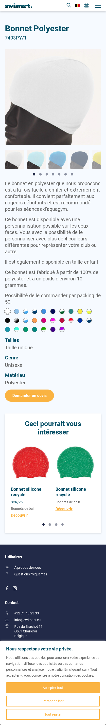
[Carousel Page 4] (62, 524)
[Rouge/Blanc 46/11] (71, 321)
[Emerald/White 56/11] (62, 312)
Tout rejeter (53, 714)
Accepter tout (53, 687)
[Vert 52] (25, 330)
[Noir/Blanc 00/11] (16, 321)
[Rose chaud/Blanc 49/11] (52, 321)
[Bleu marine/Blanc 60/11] (34, 312)
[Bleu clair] (16, 312)
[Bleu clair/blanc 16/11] (25, 312)
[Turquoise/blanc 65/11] (16, 330)
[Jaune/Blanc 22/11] (89, 312)
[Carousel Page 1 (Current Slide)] (43, 524)
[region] (53, 683)
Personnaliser (53, 701)
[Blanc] (7, 312)
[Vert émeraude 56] (34, 330)
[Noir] (7, 321)
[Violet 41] (52, 330)
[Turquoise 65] (7, 330)
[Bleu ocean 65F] (43, 312)
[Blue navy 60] (52, 312)
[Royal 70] (80, 321)
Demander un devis (29, 395)
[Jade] (71, 312)
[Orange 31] (34, 321)
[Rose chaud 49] (43, 321)
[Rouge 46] (62, 321)
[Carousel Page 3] (56, 524)
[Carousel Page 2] (50, 524)
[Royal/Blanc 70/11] (89, 321)
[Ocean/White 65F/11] (25, 321)
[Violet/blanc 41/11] (62, 330)
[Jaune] (80, 312)
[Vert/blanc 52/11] (43, 330)
